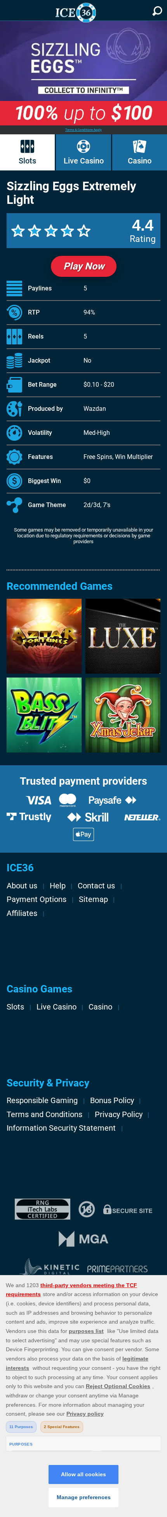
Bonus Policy (112, 1100)
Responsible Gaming (42, 1100)
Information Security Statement (61, 1128)
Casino (139, 160)
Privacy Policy (119, 1114)
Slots (27, 160)
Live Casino (84, 160)
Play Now (83, 266)
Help (58, 885)
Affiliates (22, 913)
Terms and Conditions (44, 1114)
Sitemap (93, 899)
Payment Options (36, 899)
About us (22, 885)
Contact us (96, 885)
